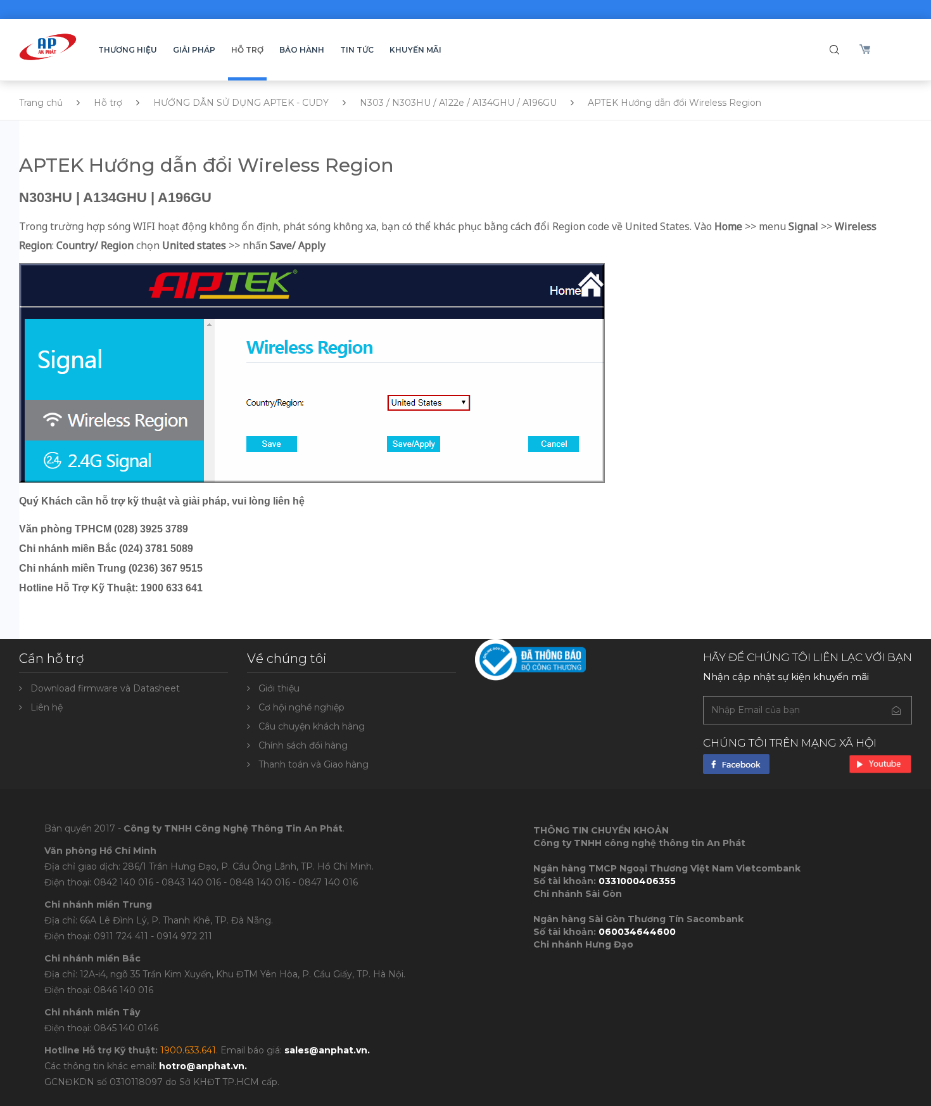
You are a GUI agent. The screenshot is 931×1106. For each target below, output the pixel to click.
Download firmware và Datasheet (105, 688)
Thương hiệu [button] (127, 50)
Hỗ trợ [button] (247, 50)
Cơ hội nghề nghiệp (301, 707)
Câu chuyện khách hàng (311, 726)
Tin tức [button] (357, 50)
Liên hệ (46, 707)
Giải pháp (194, 50)
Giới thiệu (279, 688)
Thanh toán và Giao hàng (313, 764)
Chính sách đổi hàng (303, 745)
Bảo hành (301, 50)
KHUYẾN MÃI (415, 50)
